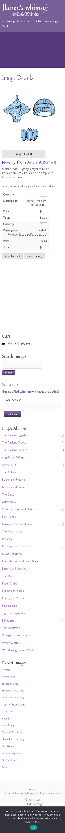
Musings (11, 21)
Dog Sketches (9, 746)
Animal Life (9, 464)
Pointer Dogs (8, 676)
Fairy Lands (9, 516)
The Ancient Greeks (14, 442)
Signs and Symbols (13, 613)
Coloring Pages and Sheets (18, 509)
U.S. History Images (33, 804)
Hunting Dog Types (12, 753)
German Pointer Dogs (13, 697)
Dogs (4, 767)
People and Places (13, 591)
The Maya (8, 576)
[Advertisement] (32, 51)
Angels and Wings (13, 457)
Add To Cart (12, 256)
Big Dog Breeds (10, 760)
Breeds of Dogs (10, 683)
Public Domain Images (47, 21)
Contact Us (32, 789)
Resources (29, 21)
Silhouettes (9, 620)
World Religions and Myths (19, 650)
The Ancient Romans (14, 450)
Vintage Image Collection (17, 635)
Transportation (11, 628)
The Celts (8, 494)
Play (19, 21)
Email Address (12, 400)
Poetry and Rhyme (13, 598)
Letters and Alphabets (15, 568)
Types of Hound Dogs (13, 704)
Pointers (6, 669)
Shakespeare (9, 605)
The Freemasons (12, 531)
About (5, 26)
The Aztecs (9, 472)
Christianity (9, 502)
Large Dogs (8, 711)
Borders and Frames (14, 487)
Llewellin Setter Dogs (13, 739)
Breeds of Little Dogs (13, 690)
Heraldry (7, 539)
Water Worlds (11, 643)
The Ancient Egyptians (16, 435)
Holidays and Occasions (16, 546)
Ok (33, 827)
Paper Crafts (9, 583)
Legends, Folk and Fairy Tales (20, 561)
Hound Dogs (8, 725)
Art (3, 21)
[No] (60, 820)
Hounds (6, 718)
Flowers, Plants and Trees (18, 524)
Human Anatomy (12, 554)
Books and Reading (13, 479)
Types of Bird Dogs (12, 732)
